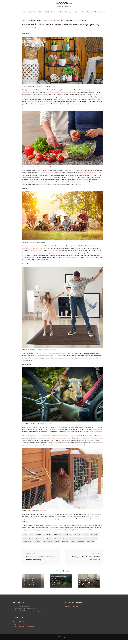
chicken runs (30, 519)
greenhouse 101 (92, 538)
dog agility (77, 534)
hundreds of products (38, 248)
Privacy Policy (17, 624)
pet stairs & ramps (94, 438)
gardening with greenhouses (62, 538)
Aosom (68, 637)
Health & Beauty (35, 20)
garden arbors (33, 101)
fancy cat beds (67, 432)
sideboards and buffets (86, 173)
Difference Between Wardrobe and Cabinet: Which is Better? (31, 583)
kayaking (47, 358)
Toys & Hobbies (80, 20)
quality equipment (82, 358)
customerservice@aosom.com (37, 611)
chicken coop (68, 534)
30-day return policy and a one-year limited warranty (50, 530)
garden (31, 538)
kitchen (74, 170)
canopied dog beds (97, 443)
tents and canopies (36, 250)
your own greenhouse (95, 90)
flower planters (48, 101)
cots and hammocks (56, 250)
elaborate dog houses (65, 436)
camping (42, 246)
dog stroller (94, 534)
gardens (74, 538)
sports (39, 353)
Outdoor (68, 574)
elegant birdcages (97, 429)
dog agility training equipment (53, 438)
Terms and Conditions (19, 622)
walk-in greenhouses (51, 92)
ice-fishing (99, 253)
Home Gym (65, 541)
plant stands (73, 92)
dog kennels (28, 445)
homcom (57, 541)
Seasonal (69, 20)
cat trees (84, 432)
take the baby (91, 257)
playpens (64, 443)
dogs (25, 538)
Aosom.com (25, 92)
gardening (49, 538)
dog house (85, 534)
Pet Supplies (58, 20)
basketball (55, 358)
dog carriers (55, 443)
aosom (25, 534)
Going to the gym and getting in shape (53, 353)
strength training (43, 356)
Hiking (53, 246)
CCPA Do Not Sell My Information (23, 627)
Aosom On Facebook (71, 606)
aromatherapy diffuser (29, 182)
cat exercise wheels (96, 432)
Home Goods (47, 20)
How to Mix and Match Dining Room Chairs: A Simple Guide (86, 583)
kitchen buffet (80, 541)
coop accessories (42, 519)
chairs (91, 248)
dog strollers (82, 438)
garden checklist (40, 538)
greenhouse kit (27, 541)
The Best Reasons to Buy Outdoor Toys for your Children (59, 583)
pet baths (78, 436)
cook (47, 170)
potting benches (63, 92)
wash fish (70, 257)
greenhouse (82, 538)
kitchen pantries (83, 180)
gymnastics (65, 358)
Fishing (48, 246)
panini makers (50, 173)
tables (100, 248)
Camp (31, 534)
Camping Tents (47, 534)
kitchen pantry (90, 541)
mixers (59, 173)
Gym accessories (47, 541)
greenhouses (37, 541)
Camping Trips (58, 534)
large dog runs (36, 438)
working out (52, 356)
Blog (25, 20)
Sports (59, 576)
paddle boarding (37, 358)
